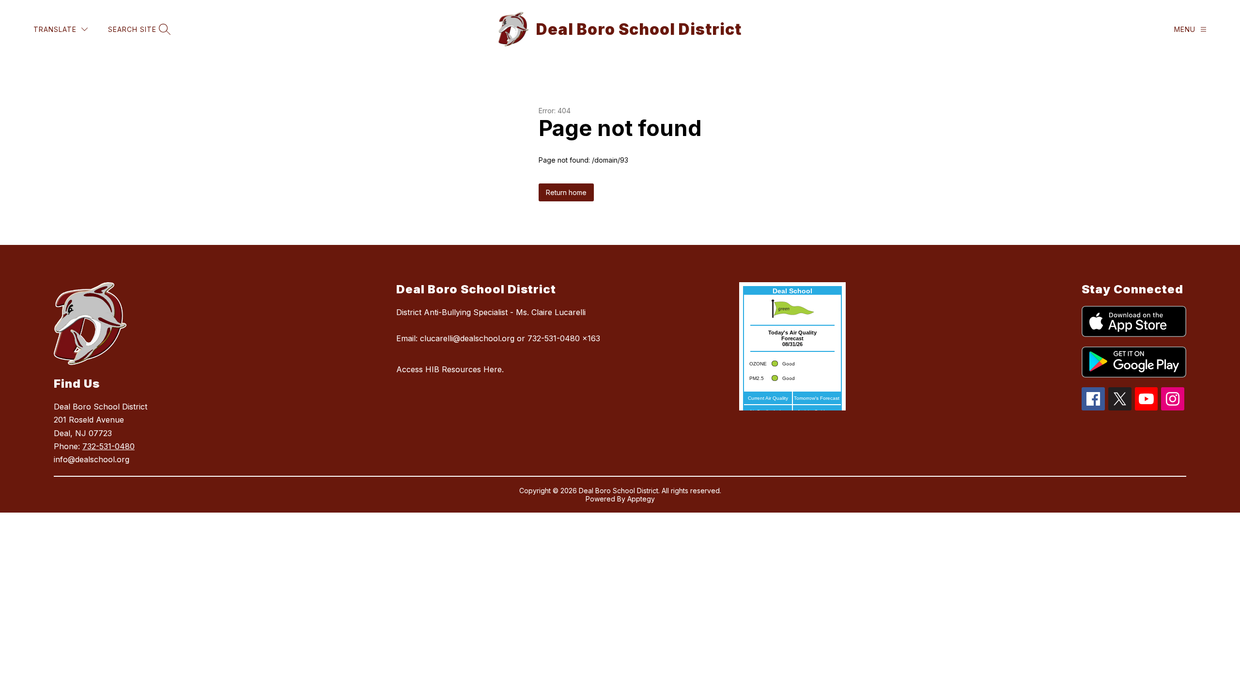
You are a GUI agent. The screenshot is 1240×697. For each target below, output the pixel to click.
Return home (566, 192)
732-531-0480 (108, 446)
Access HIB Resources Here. (450, 369)
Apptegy (641, 499)
